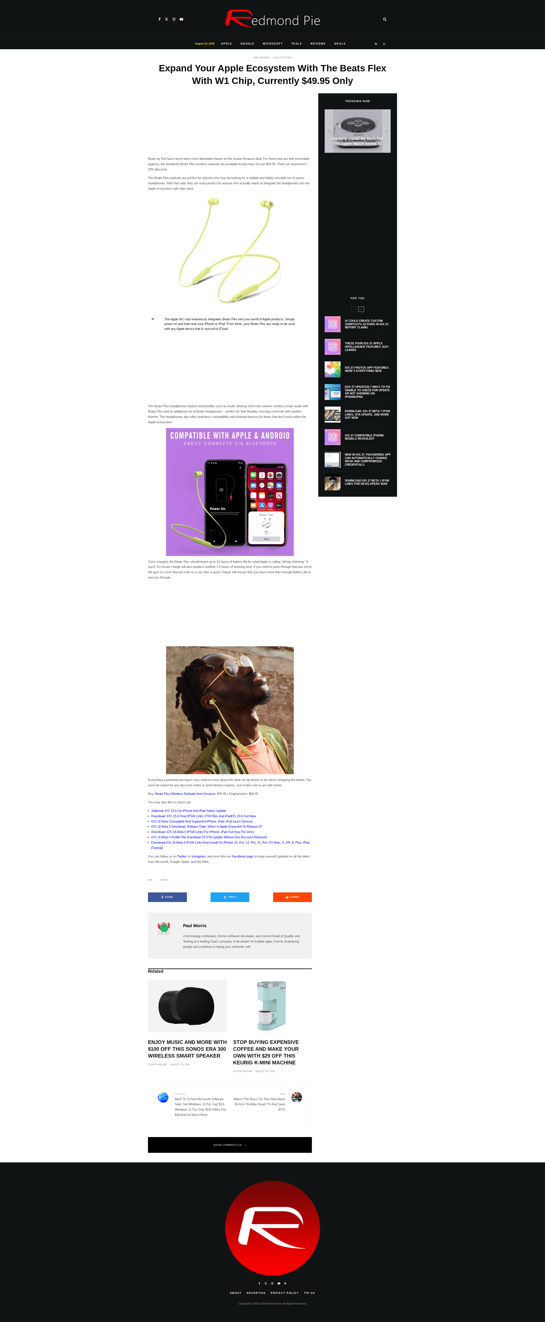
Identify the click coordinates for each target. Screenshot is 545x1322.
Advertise (256, 1293)
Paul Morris (262, 57)
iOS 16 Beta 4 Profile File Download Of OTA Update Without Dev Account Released (209, 837)
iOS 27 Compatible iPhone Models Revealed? (364, 437)
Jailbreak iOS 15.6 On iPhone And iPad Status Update (188, 811)
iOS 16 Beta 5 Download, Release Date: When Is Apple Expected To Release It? (206, 826)
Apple (226, 43)
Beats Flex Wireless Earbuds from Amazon (185, 793)
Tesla (296, 43)
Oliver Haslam (157, 1064)
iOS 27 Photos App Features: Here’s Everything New (367, 369)
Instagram (199, 856)
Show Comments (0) (227, 1145)
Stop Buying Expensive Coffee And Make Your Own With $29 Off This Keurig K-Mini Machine (266, 1052)
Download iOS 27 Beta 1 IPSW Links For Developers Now (367, 482)
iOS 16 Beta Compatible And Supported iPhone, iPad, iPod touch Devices (202, 821)
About (236, 1293)
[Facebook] (159, 19)
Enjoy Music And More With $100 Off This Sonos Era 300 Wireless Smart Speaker (187, 1049)
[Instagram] (174, 19)
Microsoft (273, 43)
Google (247, 43)
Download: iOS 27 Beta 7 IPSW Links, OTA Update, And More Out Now (367, 414)
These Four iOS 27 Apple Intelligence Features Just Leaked (367, 347)
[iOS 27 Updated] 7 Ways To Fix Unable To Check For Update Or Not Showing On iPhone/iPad (367, 391)
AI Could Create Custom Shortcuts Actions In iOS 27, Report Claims (367, 324)
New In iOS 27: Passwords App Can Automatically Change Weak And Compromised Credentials (368, 459)
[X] (166, 19)
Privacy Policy (285, 1293)
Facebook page (242, 856)
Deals (340, 43)
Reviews (318, 43)
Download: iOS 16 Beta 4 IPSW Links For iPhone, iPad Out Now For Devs (202, 832)
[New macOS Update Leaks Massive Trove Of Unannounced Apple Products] (358, 131)
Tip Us (309, 1293)
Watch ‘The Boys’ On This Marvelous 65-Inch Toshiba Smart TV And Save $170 (259, 1102)
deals (165, 880)
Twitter (181, 856)
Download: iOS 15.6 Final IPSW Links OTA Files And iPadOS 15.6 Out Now (203, 816)
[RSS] (376, 44)
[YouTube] (181, 19)
